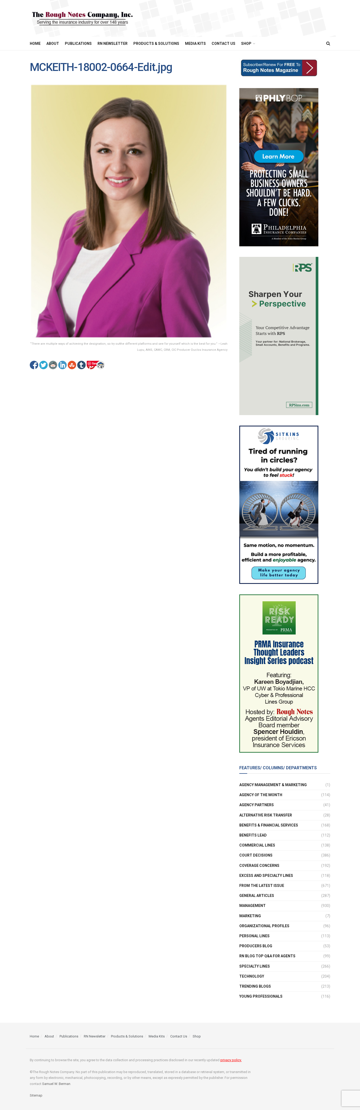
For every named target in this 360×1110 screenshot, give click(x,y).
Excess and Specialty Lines (266, 875)
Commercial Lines (257, 845)
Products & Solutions (156, 43)
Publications (78, 43)
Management (252, 906)
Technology (251, 976)
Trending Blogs (255, 986)
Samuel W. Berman (56, 1084)
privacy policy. (231, 1060)
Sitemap (36, 1095)
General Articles (256, 895)
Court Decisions (256, 855)
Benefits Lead (253, 835)
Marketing (250, 916)
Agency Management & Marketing (273, 785)
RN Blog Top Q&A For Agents (267, 956)
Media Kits (195, 43)
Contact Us (223, 43)
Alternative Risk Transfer (265, 815)
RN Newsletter (113, 43)
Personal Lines (254, 936)
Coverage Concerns (259, 865)
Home (35, 43)
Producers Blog (255, 946)
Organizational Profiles (264, 926)
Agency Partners (256, 805)
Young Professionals (261, 996)
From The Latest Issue (261, 885)
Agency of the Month (260, 795)
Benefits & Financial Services (268, 825)
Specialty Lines (254, 966)
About (52, 43)
